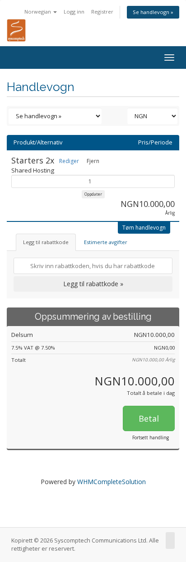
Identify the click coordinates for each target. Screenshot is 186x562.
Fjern (93, 161)
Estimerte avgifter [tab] (105, 242)
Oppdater (93, 194)
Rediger (69, 161)
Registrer (102, 11)
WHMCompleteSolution (111, 481)
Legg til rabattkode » (93, 283)
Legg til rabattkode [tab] (46, 242)
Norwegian (38, 11)
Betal (149, 418)
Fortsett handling (150, 437)
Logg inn (74, 11)
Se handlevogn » (153, 12)
